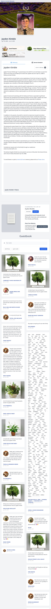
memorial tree (20, 159)
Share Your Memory (42, 226)
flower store (41, 159)
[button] (13, 263)
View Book (28, 211)
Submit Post (43, 249)
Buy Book (36, 211)
